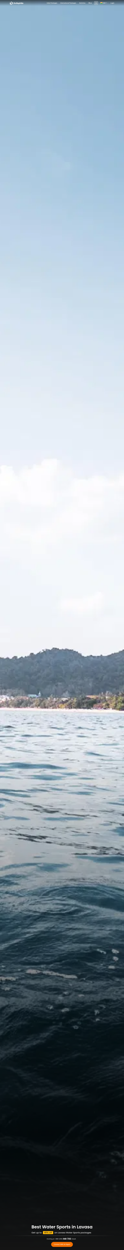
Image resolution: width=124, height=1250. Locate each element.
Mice (90, 3)
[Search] (96, 3)
